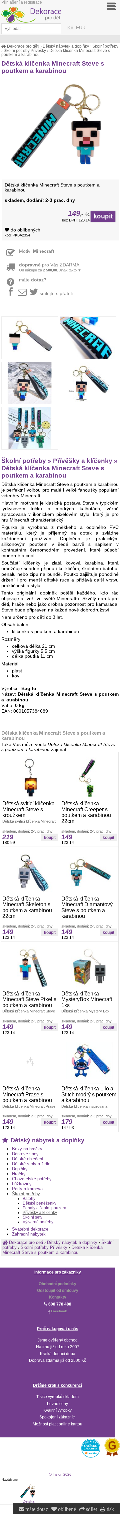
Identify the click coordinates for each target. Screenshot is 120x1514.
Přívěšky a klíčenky (40, 1212)
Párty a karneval (28, 1188)
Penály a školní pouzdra (44, 1208)
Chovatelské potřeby (32, 1178)
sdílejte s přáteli (56, 293)
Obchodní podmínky (57, 1284)
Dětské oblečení (27, 1158)
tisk (109, 1509)
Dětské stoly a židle (31, 1163)
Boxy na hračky (27, 1148)
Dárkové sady (25, 1153)
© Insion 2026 (60, 1474)
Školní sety (32, 1217)
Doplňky (20, 1168)
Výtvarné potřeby (38, 1222)
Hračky (19, 1173)
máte (33, 279)
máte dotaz (36, 1509)
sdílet (91, 1509)
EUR (81, 27)
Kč (70, 27)
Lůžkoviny (22, 1183)
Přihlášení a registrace (21, 2)
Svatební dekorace (30, 1229)
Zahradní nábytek (29, 1234)
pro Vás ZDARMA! (50, 267)
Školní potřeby (26, 1193)
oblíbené (66, 1509)
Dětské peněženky (39, 1203)
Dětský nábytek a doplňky (46, 1140)
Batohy (29, 1198)
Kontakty (57, 1297)
